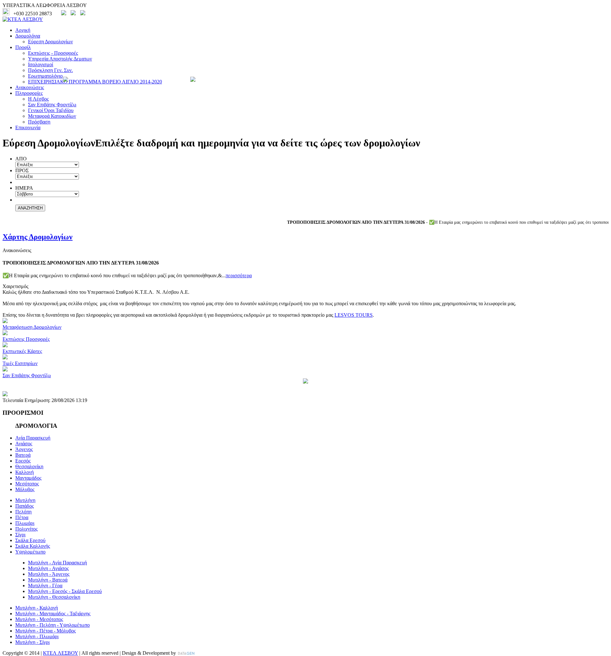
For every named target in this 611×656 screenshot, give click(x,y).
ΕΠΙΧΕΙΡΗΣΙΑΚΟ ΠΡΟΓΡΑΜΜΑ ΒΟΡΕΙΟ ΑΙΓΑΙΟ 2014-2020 (95, 81)
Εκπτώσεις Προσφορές (26, 339)
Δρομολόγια (27, 36)
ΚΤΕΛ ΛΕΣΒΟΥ (60, 653)
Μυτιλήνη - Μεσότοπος (39, 619)
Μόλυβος (24, 489)
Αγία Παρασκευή (32, 438)
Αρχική (22, 30)
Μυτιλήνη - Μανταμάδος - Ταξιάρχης (52, 613)
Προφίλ (23, 47)
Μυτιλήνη (25, 500)
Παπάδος (24, 506)
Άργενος (24, 449)
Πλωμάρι (24, 523)
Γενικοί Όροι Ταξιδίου (51, 110)
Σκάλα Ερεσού (30, 540)
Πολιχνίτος (26, 529)
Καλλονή (24, 472)
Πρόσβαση (39, 121)
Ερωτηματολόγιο (45, 76)
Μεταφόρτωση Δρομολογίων (32, 327)
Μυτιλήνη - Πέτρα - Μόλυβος (45, 630)
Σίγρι (20, 534)
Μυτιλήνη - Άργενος (48, 574)
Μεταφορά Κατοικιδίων (52, 116)
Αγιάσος (23, 443)
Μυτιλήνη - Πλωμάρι (37, 636)
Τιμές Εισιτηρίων (20, 363)
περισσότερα (239, 275)
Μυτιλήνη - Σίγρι (32, 642)
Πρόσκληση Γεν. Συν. (50, 70)
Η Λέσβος (38, 99)
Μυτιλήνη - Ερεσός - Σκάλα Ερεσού (65, 591)
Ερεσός (23, 460)
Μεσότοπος (27, 483)
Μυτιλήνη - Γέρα (45, 585)
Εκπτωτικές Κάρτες (22, 351)
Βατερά (23, 455)
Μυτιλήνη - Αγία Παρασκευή (57, 562)
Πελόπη (23, 511)
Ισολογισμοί (40, 64)
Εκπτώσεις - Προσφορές (53, 53)
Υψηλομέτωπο (30, 551)
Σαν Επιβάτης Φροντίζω (52, 104)
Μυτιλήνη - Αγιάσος (48, 568)
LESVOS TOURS (353, 315)
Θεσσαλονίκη (29, 466)
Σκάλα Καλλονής (32, 546)
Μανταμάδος (28, 478)
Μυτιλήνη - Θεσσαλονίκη (54, 597)
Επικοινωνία (27, 127)
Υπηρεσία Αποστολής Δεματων (60, 58)
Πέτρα (21, 517)
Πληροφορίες (29, 93)
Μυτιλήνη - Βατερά (47, 579)
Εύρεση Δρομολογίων (50, 41)
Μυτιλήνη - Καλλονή (36, 607)
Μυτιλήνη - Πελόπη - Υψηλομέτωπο (52, 625)
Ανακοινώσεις (29, 87)
